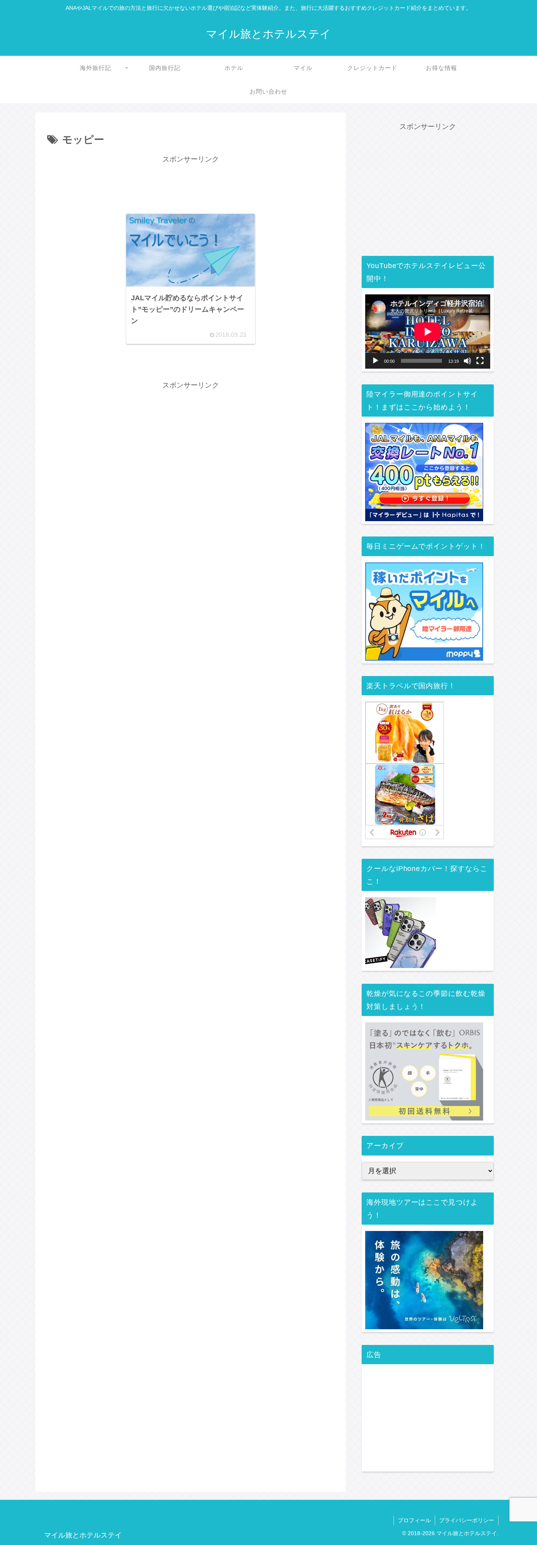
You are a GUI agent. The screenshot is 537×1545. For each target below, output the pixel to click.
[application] (427, 331)
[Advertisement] (190, 183)
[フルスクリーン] (480, 361)
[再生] (375, 361)
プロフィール (414, 1520)
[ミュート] (467, 361)
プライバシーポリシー (466, 1520)
